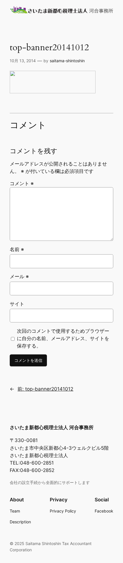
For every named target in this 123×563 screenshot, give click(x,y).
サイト (17, 304)
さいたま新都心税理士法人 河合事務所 (52, 427)
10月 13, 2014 (23, 60)
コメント (22, 183)
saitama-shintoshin (67, 60)
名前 (17, 249)
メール (19, 276)
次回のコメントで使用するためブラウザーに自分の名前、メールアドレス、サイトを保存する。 (63, 338)
